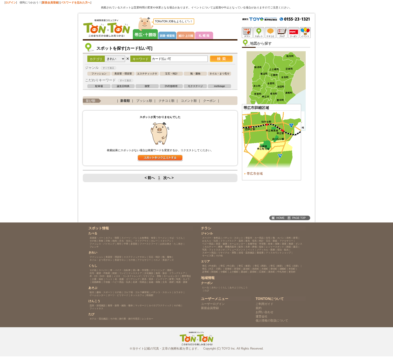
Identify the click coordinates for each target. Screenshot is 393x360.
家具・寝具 (251, 241)
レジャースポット (275, 246)
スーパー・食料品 (211, 238)
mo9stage (219, 86)
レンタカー (147, 318)
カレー (154, 241)
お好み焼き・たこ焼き (171, 244)
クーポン (209, 100)
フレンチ (94, 246)
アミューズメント (236, 249)
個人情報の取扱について (272, 320)
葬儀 (254, 246)
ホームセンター (171, 276)
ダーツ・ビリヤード (118, 295)
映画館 (149, 295)
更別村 (292, 272)
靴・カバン (278, 238)
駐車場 (99, 86)
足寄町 (205, 272)
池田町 (255, 269)
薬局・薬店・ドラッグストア (170, 273)
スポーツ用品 (209, 252)
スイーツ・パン (129, 238)
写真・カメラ (183, 279)
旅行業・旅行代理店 (129, 318)
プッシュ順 (144, 100)
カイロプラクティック (160, 305)
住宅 (268, 238)
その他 (93, 241)
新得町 (253, 272)
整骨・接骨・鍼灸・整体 (120, 305)
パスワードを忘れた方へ (75, 2)
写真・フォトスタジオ (213, 249)
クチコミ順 (166, 100)
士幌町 (223, 272)
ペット (109, 279)
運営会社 (261, 316)
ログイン (10, 2)
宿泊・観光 (283, 249)
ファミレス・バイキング (102, 244)
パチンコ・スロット (161, 292)
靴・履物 (195, 73)
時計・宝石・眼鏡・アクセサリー (276, 241)
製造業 (260, 252)
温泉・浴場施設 (98, 305)
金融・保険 (154, 282)
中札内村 (281, 272)
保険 (277, 244)
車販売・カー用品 (254, 238)
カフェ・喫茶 (112, 238)
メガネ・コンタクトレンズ (127, 276)
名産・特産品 (139, 282)
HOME (280, 218)
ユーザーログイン (213, 304)
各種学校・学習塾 (257, 244)
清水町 (271, 272)
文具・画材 (168, 282)
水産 (247, 246)
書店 (295, 246)
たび (206, 290)
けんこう (243, 287)
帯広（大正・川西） (212, 269)
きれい (214, 287)
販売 (241, 246)
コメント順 (189, 100)
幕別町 (246, 269)
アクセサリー (144, 260)
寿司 (119, 244)
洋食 (108, 241)
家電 (171, 279)
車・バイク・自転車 (120, 270)
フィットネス (96, 308)
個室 (147, 86)
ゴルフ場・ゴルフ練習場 (136, 292)
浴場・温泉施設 (246, 252)
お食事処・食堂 (148, 238)
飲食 (270, 244)
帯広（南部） (277, 266)
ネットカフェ (137, 295)
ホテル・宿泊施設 (99, 318)
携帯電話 (186, 276)
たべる (205, 287)
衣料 (288, 238)
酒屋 (284, 244)
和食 (101, 241)
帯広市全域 (255, 173)
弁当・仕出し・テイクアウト (134, 241)
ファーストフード (149, 244)
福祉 (261, 246)
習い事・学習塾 (141, 270)
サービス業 (208, 255)
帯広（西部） (261, 266)
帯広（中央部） (210, 266)
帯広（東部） (245, 266)
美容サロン (120, 260)
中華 (126, 244)
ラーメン (162, 238)
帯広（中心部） (228, 266)
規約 (259, 308)
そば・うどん (176, 238)
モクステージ (195, 86)
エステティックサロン (147, 73)
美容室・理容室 (123, 73)
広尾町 (262, 272)
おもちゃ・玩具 (210, 241)
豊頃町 (273, 269)
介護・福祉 (97, 279)
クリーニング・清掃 (161, 270)
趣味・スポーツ (104, 292)
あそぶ (232, 287)
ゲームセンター (98, 295)
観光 (92, 292)
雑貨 (114, 273)
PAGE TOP (299, 218)
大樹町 (264, 269)
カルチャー (210, 246)
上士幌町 (234, 272)
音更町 (228, 269)
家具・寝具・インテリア (154, 279)
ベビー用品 (208, 244)
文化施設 (148, 273)
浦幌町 (283, 269)
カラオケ (178, 292)
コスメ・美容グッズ (163, 260)
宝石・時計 (171, 73)
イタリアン (165, 241)
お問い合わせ (264, 312)
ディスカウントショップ (278, 252)
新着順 (125, 100)
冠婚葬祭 (96, 282)
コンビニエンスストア (130, 273)
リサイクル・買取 (152, 276)
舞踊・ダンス (295, 244)
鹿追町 (244, 272)
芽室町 (237, 269)
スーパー (103, 270)
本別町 (292, 269)
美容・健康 (221, 244)
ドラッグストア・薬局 (231, 241)
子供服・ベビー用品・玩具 (117, 282)
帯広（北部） (293, 266)
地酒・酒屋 (181, 282)
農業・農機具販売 (227, 246)
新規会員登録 (50, 2)
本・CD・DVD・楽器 (100, 276)
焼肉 (114, 241)
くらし (223, 287)
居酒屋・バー (96, 238)
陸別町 (214, 272)
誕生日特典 (123, 86)
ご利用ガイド (264, 304)
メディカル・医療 (266, 249)
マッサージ (140, 305)
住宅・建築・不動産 (100, 273)
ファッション (98, 73)
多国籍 (134, 244)
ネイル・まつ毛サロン (219, 73)
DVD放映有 (171, 86)
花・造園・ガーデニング (127, 279)
